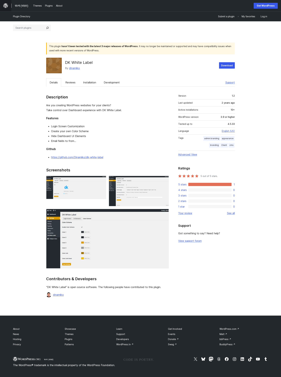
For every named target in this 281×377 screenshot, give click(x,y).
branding (214, 145)
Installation (89, 82)
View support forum (190, 240)
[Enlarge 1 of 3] (101, 180)
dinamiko (74, 68)
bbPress (225, 339)
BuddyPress (227, 344)
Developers (122, 339)
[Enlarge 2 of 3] (164, 180)
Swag (172, 344)
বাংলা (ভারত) (48, 359)
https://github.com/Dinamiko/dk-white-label (77, 157)
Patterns (69, 344)
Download (227, 65)
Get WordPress (266, 5)
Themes (69, 334)
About (16, 328)
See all (231, 213)
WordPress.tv (125, 344)
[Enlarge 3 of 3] (164, 213)
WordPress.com (229, 328)
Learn (119, 328)
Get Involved (175, 328)
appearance (228, 138)
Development (112, 82)
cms (231, 145)
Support (230, 82)
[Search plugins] (47, 28)
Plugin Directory (21, 16)
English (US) (228, 131)
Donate (173, 339)
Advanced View (187, 154)
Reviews (70, 82)
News (16, 334)
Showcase (70, 328)
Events (171, 334)
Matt (223, 334)
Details (54, 82)
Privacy (17, 344)
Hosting (17, 339)
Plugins (68, 339)
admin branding (211, 138)
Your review (185, 213)
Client (224, 145)
